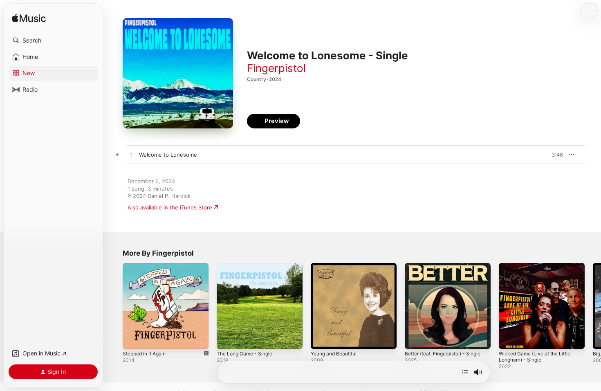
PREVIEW (554, 154)
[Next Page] (593, 306)
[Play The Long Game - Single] (227, 339)
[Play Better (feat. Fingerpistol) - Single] (415, 339)
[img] (29, 18)
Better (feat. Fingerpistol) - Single (439, 269)
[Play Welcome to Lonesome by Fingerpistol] (131, 155)
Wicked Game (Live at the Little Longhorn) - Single (539, 269)
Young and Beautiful (336, 266)
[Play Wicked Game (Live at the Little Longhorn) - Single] (509, 339)
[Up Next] (465, 372)
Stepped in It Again (147, 266)
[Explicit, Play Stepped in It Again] (133, 339)
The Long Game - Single (247, 266)
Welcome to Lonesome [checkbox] (168, 154)
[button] (53, 40)
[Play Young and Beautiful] (321, 339)
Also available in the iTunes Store (170, 207)
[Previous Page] (114, 306)
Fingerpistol (276, 68)
